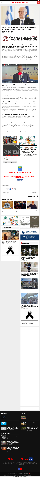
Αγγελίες (18, 475)
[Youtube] (21, 469)
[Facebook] (19, 469)
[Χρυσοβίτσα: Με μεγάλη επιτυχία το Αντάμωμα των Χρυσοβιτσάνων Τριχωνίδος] (29, 250)
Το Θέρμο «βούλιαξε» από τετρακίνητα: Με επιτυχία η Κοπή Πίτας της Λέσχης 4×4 (32, 417)
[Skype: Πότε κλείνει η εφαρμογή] (3, 423)
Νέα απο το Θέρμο (9, 475)
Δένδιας (7, 185)
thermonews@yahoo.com (24, 466)
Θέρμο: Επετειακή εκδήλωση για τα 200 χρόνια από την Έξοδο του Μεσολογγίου (28, 290)
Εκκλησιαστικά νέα (5, 433)
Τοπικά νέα (14, 475)
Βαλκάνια (4, 185)
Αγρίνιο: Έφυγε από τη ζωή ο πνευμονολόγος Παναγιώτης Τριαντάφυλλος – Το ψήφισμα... (10, 257)
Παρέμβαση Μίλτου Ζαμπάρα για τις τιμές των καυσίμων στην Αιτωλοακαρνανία (19, 210)
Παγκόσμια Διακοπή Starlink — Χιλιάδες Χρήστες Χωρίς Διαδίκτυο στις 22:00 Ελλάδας (13, 417)
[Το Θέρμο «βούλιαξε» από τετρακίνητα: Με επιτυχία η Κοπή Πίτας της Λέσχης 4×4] (23, 417)
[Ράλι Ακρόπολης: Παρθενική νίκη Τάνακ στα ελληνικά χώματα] (23, 423)
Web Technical (30, 473)
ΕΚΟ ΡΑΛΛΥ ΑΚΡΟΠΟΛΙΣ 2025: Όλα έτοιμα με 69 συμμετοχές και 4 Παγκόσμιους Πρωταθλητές (32, 428)
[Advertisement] (29, 366)
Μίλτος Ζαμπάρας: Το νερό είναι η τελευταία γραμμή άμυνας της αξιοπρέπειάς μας (7, 210)
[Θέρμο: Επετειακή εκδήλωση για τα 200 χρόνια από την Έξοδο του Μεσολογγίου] (29, 283)
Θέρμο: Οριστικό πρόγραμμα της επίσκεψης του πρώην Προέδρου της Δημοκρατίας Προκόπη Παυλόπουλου (29, 274)
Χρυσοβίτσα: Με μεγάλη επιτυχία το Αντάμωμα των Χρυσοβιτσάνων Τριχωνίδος (28, 258)
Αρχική (5, 475)
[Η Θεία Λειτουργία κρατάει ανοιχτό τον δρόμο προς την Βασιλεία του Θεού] (3, 437)
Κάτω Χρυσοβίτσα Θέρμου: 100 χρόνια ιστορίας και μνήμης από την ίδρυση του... (9, 242)
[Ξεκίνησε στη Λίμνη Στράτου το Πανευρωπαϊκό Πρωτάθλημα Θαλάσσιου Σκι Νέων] (29, 298)
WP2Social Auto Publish (16, 476)
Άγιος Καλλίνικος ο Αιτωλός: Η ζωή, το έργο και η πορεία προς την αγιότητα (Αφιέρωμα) (13, 442)
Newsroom (4, 32)
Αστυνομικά (21, 475)
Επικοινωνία (33, 475)
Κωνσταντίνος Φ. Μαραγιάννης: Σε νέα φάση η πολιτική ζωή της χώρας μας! (32, 210)
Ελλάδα (25, 475)
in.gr (3, 133)
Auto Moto (23, 413)
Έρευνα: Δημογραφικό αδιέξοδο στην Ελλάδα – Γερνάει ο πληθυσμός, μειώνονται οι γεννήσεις (30, 195)
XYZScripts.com (25, 476)
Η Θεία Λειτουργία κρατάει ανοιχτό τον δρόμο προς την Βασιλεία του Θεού (13, 436)
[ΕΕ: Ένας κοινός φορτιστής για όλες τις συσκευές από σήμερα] (3, 428)
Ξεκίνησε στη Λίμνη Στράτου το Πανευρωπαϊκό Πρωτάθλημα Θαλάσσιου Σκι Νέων (29, 306)
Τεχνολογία (4, 413)
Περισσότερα (29, 475)
